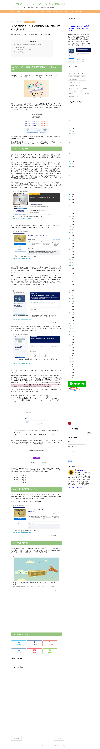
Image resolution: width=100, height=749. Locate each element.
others (70, 76)
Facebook (34, 644)
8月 (70, 106)
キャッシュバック (78, 82)
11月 (70, 131)
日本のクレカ (72, 93)
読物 (81, 91)
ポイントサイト (83, 85)
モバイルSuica (77, 88)
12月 (70, 128)
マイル (18, 11)
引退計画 (55, 11)
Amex (24, 11)
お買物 (70, 82)
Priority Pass (76, 76)
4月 (70, 117)
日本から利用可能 (19, 52)
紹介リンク (14, 389)
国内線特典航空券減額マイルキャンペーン (36, 132)
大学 (48, 11)
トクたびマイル (21, 75)
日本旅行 (87, 93)
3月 (70, 120)
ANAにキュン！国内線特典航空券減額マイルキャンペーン (29, 44)
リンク (71, 11)
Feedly (50, 652)
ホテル (36, 11)
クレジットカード (73, 85)
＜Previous (16, 738)
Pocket (34, 652)
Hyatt (70, 73)
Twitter (19, 644)
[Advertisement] (29, 62)
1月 (70, 125)
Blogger (64, 745)
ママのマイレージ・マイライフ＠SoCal (37, 4)
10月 (70, 133)
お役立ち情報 (63, 11)
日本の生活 (79, 93)
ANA (75, 71)
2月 (70, 122)
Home (12, 11)
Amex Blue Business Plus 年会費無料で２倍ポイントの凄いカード (79, 28)
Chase (30, 11)
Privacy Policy (79, 11)
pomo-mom (80, 470)
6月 (70, 112)
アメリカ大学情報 (73, 79)
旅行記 (42, 11)
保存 (77, 96)
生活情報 (75, 91)
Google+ (50, 644)
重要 (70, 91)
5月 (70, 114)
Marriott (83, 73)
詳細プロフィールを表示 (75, 487)
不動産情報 (71, 96)
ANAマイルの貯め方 (19, 47)
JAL (78, 73)
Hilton (84, 71)
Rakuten (83, 76)
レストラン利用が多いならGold (22, 49)
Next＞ (59, 738)
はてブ (19, 651)
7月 (70, 109)
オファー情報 (82, 79)
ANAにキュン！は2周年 (36, 97)
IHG (74, 73)
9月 (70, 136)
